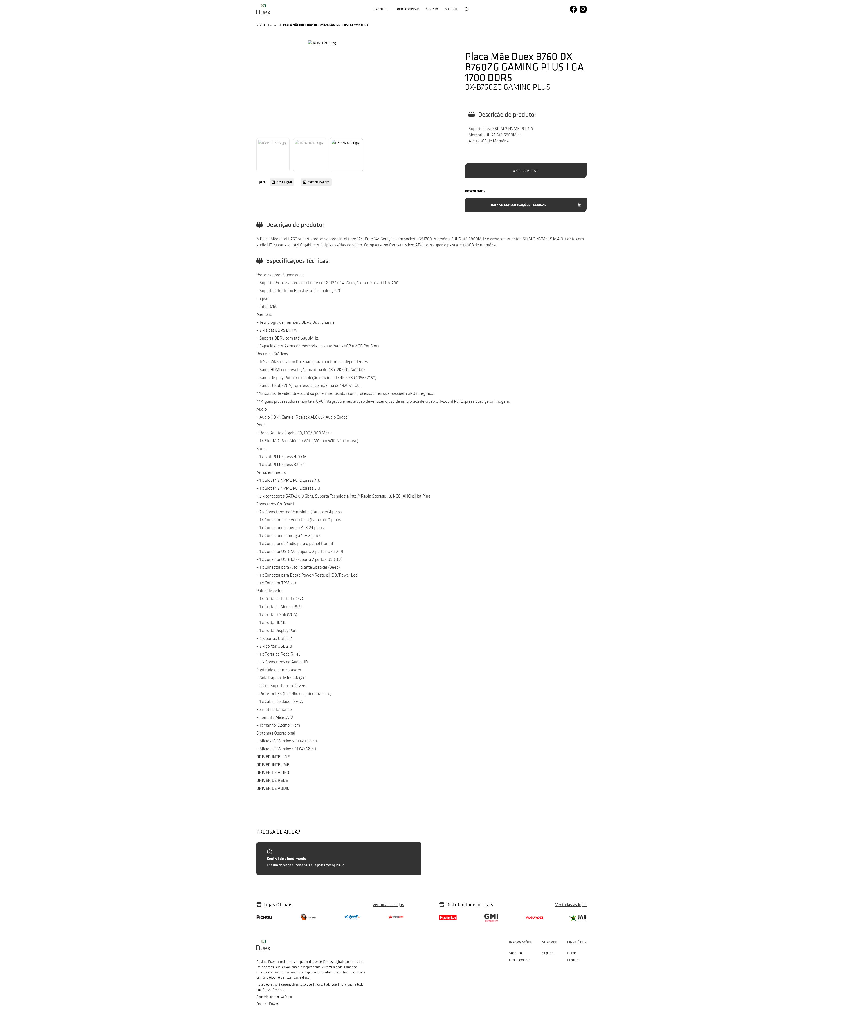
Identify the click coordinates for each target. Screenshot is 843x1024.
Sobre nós (516, 952)
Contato (432, 9)
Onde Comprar (519, 959)
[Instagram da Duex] (583, 9)
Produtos (381, 9)
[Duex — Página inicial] (263, 9)
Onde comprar (408, 9)
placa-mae (272, 25)
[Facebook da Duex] (573, 9)
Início (259, 25)
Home (571, 952)
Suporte (451, 9)
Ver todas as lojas (388, 905)
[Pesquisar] (466, 9)
